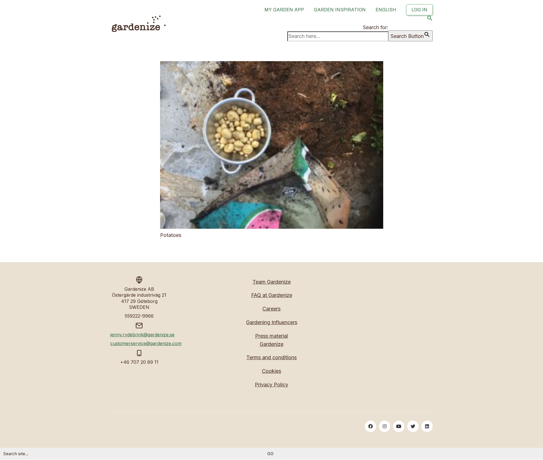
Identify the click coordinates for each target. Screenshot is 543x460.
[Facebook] (370, 426)
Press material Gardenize (271, 340)
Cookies (271, 371)
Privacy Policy (271, 385)
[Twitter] (413, 426)
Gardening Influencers (271, 322)
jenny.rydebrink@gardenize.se (142, 334)
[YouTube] (398, 426)
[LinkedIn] (427, 426)
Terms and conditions (271, 357)
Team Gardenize (272, 282)
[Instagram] (384, 426)
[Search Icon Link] (430, 19)
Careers (271, 309)
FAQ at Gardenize (271, 295)
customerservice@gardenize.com (146, 343)
